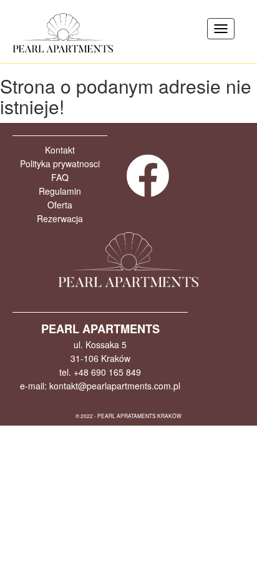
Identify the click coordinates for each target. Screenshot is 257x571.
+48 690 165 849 (107, 372)
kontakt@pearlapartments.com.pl (114, 385)
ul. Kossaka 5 (100, 344)
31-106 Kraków (100, 358)
